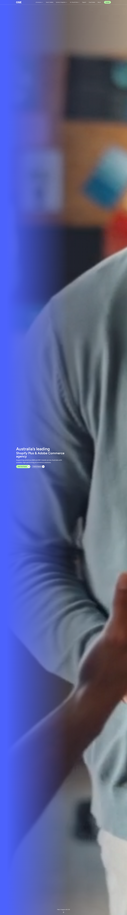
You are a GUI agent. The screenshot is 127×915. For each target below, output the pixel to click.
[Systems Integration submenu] (66, 2)
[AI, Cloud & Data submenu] (79, 2)
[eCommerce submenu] (42, 2)
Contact (107, 2)
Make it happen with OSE (63, 909)
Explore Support (37, 466)
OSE (18, 2)
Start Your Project (22, 466)
